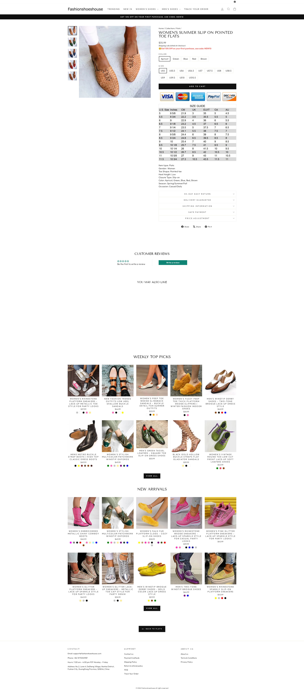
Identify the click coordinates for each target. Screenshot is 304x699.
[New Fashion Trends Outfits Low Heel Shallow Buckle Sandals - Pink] (113, 412)
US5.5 (172, 70)
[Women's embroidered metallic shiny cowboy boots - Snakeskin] (74, 542)
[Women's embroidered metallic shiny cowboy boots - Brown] (83, 545)
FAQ (126, 670)
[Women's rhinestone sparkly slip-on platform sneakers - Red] (222, 598)
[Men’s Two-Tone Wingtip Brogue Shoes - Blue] (188, 595)
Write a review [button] (172, 262)
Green (176, 58)
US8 (219, 70)
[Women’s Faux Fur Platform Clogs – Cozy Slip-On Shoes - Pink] (149, 542)
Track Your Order (131, 674)
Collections (170, 28)
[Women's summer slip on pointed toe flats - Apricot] (81, 341)
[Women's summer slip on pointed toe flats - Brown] (94, 341)
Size (161, 66)
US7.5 (210, 70)
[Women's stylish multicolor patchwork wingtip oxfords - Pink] (111, 466)
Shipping (162, 45)
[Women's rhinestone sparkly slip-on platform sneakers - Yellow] (216, 598)
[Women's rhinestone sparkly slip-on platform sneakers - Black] (225, 598)
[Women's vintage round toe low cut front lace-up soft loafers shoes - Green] (217, 468)
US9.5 (172, 77)
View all (152, 476)
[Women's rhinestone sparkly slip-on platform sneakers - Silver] (219, 598)
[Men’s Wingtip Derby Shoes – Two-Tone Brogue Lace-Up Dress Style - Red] (222, 412)
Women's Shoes (146, 9)
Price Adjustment (197, 218)
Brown (204, 58)
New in (128, 9)
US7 (200, 70)
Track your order (196, 9)
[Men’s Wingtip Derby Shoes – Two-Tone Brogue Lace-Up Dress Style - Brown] (216, 412)
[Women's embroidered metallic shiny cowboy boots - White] (83, 542)
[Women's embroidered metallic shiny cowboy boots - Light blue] (93, 542)
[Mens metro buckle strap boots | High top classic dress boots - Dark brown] (91, 466)
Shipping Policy (130, 662)
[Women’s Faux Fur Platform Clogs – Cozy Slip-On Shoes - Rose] (145, 542)
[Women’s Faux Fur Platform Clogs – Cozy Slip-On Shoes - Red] (165, 542)
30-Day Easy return (197, 194)
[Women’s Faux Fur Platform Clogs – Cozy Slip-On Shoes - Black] (152, 542)
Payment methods (131, 658)
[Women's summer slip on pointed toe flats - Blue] (88, 341)
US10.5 (192, 77)
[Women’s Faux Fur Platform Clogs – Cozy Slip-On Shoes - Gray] (152, 545)
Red (194, 58)
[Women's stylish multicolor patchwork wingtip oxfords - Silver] (114, 466)
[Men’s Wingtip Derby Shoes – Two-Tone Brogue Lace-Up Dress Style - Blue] (225, 412)
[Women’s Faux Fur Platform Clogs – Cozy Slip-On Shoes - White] (155, 542)
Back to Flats (153, 629)
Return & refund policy (133, 666)
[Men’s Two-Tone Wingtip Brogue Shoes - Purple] (184, 595)
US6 (182, 70)
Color (163, 54)
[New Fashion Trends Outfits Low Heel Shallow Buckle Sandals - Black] (116, 412)
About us (184, 654)
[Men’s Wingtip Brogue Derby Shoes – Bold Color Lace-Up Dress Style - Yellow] (149, 600)
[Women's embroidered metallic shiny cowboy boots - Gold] (90, 542)
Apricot (164, 58)
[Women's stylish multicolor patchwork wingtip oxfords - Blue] (127, 466)
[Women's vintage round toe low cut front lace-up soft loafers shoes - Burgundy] (220, 468)
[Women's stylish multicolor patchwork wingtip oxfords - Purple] (121, 466)
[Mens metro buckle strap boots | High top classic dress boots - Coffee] (85, 466)
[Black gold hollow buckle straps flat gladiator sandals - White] (189, 466)
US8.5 (228, 70)
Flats (178, 28)
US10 (182, 77)
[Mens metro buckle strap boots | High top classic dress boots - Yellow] (79, 466)
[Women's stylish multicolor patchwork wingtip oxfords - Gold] (118, 466)
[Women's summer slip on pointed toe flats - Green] (84, 341)
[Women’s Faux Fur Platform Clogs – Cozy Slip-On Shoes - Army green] (161, 542)
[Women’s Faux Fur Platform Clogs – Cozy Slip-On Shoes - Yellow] (139, 542)
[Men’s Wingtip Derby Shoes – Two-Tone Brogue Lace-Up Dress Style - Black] (219, 412)
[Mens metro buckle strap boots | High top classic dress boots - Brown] (88, 466)
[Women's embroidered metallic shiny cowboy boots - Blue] (96, 542)
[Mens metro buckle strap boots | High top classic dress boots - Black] (75, 466)
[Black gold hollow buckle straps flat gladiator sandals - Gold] (183, 466)
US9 (163, 77)
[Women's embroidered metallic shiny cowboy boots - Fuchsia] (71, 542)
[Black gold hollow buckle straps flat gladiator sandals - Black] (186, 466)
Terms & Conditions (189, 658)
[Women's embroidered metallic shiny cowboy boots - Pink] (87, 542)
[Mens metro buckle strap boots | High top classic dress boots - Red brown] (82, 466)
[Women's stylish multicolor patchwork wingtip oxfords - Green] (108, 466)
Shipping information (197, 206)
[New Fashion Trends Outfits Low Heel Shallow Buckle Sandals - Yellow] (122, 412)
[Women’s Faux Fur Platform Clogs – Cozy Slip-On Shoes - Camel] (142, 542)
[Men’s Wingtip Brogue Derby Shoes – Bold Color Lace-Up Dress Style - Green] (155, 600)
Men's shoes (170, 9)
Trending (113, 9)
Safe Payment (197, 212)
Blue (185, 58)
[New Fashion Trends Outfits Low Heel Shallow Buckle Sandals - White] (119, 412)
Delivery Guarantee (197, 200)
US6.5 (191, 70)
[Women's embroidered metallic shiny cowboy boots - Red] (80, 542)
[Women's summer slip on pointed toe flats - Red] (91, 341)
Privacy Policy (187, 662)
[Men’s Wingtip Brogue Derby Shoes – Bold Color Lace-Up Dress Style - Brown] (152, 600)
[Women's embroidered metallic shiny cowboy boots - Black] (77, 542)
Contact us (128, 654)
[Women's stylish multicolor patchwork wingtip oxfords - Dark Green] (124, 466)
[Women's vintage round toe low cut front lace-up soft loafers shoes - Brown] (224, 468)
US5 (163, 70)
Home (161, 28)
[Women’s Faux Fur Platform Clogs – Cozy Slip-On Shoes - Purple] (158, 542)
